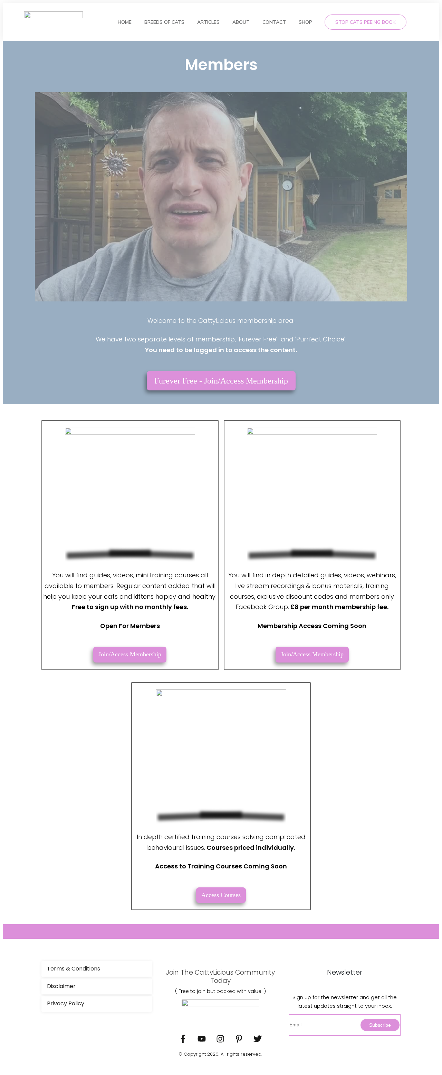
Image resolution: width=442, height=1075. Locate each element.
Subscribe (380, 1025)
